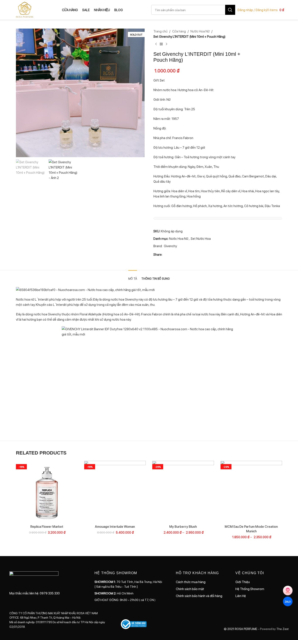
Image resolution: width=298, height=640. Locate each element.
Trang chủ (160, 31)
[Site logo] (24, 9)
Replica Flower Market (46, 526)
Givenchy (170, 246)
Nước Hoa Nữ (200, 31)
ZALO (287, 601)
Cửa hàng (179, 31)
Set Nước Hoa (201, 238)
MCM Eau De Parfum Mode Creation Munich (251, 528)
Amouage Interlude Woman (115, 526)
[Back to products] (161, 44)
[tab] (132, 276)
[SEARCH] (230, 10)
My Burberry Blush (183, 526)
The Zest (282, 629)
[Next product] (166, 44)
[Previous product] (156, 44)
